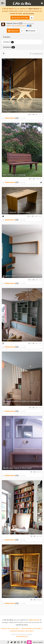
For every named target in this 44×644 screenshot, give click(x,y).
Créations (8, 42)
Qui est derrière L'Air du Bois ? (32, 628)
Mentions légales (38, 642)
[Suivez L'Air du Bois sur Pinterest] (21, 642)
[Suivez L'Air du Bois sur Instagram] (18, 642)
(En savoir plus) (28, 14)
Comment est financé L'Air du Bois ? (22, 631)
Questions (8, 47)
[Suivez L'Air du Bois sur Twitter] (11, 642)
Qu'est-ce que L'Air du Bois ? (10, 628)
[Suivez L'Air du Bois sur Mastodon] (15, 642)
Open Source (33, 8)
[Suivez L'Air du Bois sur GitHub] (25, 642)
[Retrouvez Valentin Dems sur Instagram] (30, 26)
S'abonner (14, 30)
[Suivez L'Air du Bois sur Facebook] (8, 642)
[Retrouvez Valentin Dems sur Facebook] (28, 26)
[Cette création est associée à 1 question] (3, 216)
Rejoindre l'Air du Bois (20, 18)
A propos (6, 37)
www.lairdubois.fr (22, 636)
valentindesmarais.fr (20, 26)
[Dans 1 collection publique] (3, 343)
